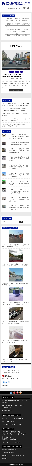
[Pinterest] (17, 392)
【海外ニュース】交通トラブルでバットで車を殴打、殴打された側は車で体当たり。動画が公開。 (19, 191)
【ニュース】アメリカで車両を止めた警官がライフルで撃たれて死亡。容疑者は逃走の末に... (19, 174)
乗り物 (17, 72)
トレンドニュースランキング (10, 378)
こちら (19, 424)
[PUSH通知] (28, 8)
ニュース (11, 72)
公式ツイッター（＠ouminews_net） (12, 418)
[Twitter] (24, 8)
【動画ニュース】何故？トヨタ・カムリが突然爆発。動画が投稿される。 (15, 75)
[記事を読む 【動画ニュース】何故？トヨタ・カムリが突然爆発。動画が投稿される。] (16, 60)
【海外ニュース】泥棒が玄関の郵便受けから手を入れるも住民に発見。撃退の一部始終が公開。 (19, 150)
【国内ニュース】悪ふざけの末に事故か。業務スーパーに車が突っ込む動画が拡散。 (19, 183)
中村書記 (12, 78)
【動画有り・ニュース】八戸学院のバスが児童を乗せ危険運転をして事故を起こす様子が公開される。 (19, 136)
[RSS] (20, 392)
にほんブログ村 (6, 385)
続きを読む (17, 90)
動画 (21, 72)
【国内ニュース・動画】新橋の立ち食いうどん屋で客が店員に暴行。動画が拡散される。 (19, 199)
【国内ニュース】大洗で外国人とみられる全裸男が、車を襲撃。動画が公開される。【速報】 (19, 207)
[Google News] (14, 392)
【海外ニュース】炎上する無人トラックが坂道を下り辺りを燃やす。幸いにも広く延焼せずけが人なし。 (17, 25)
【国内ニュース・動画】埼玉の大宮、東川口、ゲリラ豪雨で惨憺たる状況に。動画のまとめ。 (19, 166)
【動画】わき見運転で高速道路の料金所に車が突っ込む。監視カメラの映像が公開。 (19, 158)
